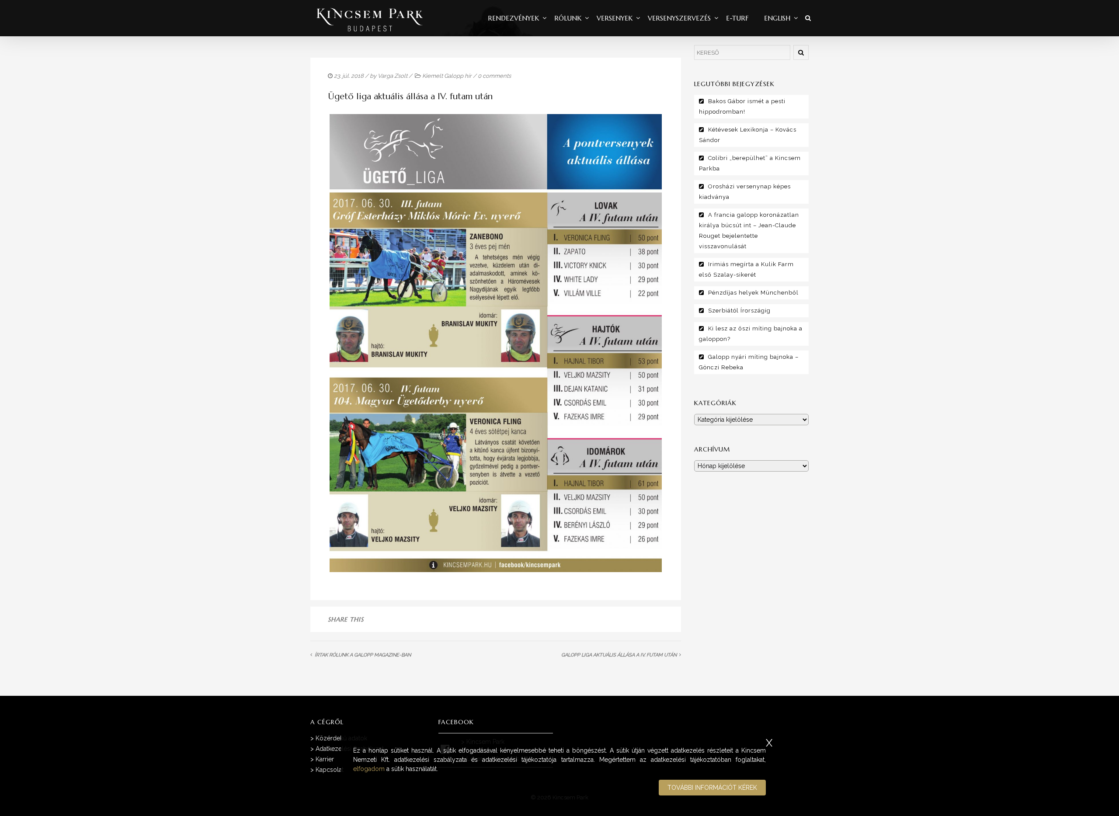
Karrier (325, 759)
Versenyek (614, 18)
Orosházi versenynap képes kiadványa (745, 191)
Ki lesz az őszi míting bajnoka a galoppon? (751, 333)
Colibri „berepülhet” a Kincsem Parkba (750, 163)
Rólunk (567, 18)
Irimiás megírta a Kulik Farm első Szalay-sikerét (746, 269)
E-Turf (737, 18)
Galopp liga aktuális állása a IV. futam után (619, 655)
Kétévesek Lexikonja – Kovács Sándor (747, 134)
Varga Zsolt (392, 76)
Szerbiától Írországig (739, 310)
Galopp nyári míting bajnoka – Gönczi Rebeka (749, 362)
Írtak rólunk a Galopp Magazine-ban (363, 655)
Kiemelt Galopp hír (447, 76)
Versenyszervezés (679, 18)
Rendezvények (513, 18)
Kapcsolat (330, 769)
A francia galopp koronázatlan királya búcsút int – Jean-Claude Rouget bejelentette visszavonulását (749, 231)
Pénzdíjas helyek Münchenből (753, 292)
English (777, 18)
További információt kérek (712, 787)
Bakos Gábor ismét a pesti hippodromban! (742, 106)
